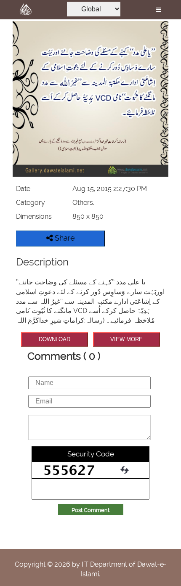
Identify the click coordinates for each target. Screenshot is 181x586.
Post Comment (90, 510)
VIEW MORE (126, 339)
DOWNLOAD (54, 339)
